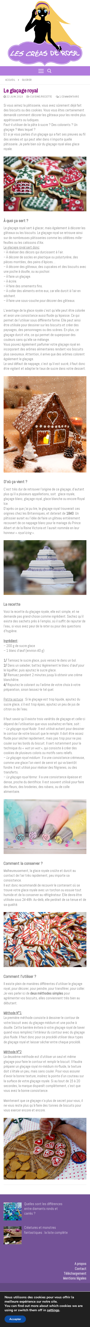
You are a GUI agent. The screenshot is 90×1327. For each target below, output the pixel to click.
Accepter (15, 1319)
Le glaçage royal (21, 90)
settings (53, 1310)
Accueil (10, 80)
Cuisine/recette (41, 96)
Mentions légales (74, 1278)
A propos (80, 1263)
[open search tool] (49, 71)
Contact (80, 1268)
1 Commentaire (69, 96)
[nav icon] (41, 71)
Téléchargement (75, 1273)
